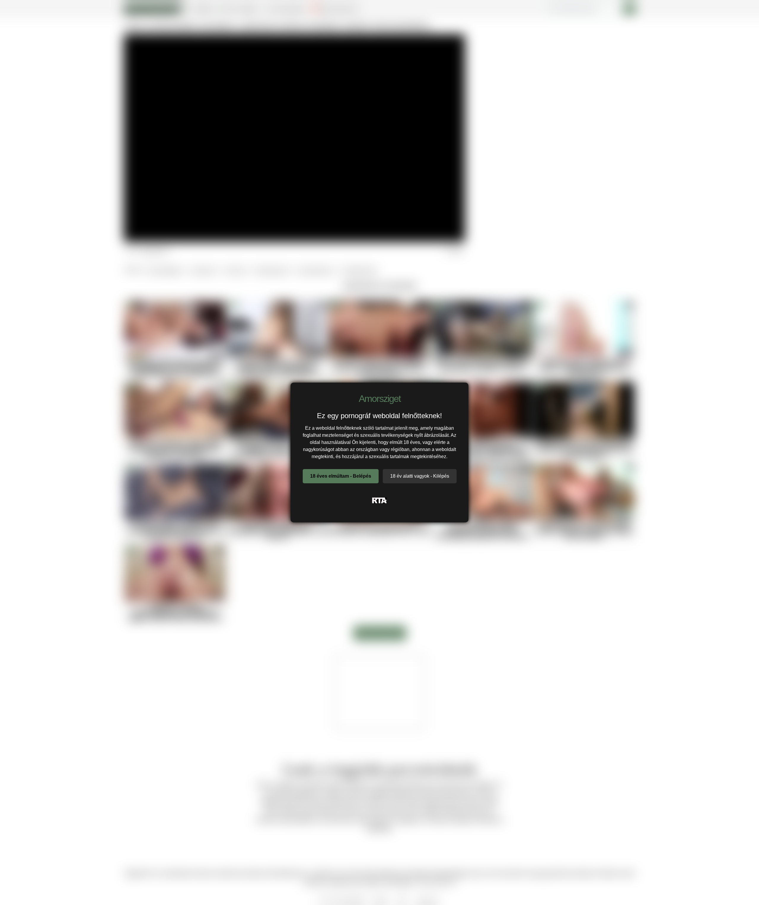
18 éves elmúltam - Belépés (340, 476)
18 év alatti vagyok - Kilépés (419, 476)
